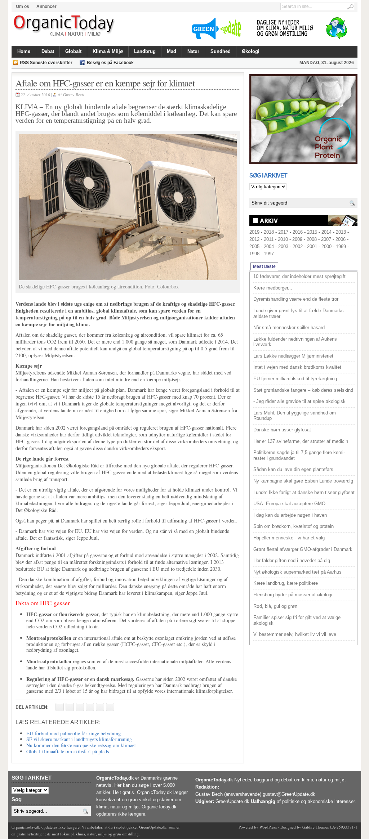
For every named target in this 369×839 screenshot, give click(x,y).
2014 (326, 232)
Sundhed (220, 51)
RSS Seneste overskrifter (46, 62)
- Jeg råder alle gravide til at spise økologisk (299, 401)
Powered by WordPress (258, 827)
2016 (298, 232)
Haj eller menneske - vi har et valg (289, 537)
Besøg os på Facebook (110, 62)
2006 (340, 239)
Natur (193, 51)
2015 (312, 232)
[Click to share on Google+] (100, 707)
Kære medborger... (272, 288)
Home (23, 51)
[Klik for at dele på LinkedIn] (110, 707)
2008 (312, 239)
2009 (297, 239)
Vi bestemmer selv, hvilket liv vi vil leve (294, 634)
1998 (254, 253)
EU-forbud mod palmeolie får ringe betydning (73, 733)
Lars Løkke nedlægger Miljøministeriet (293, 356)
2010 (283, 239)
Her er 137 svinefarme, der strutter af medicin (300, 441)
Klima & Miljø (108, 51)
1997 (269, 253)
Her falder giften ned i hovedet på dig (291, 560)
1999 (341, 246)
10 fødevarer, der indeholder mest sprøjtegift (299, 276)
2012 (254, 239)
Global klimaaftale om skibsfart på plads (67, 751)
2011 (269, 239)
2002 (298, 246)
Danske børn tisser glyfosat (282, 429)
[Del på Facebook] (59, 707)
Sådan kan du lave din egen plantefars (293, 469)
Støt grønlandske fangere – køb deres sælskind (303, 390)
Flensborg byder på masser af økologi (292, 594)
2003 (283, 246)
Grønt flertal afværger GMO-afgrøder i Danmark (302, 549)
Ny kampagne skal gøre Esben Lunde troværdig (303, 481)
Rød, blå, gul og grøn (275, 606)
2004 (269, 246)
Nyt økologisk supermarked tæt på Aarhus (297, 572)
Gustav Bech (73, 94)
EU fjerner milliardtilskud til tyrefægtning (295, 378)
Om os (22, 6)
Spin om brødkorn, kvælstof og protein (293, 526)
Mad (171, 51)
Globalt (73, 51)
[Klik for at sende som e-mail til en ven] (80, 707)
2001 (312, 246)
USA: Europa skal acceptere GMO (289, 503)
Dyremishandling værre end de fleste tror (295, 299)
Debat (47, 51)
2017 (283, 232)
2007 (326, 239)
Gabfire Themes (315, 827)
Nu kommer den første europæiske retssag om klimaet (81, 745)
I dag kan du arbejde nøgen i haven (290, 515)
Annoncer (46, 6)
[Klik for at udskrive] (70, 707)
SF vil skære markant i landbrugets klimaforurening (79, 739)
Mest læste (264, 266)
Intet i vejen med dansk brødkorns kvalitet (297, 367)
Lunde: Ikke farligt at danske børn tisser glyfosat (304, 492)
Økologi (250, 51)
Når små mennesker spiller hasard (289, 327)
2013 (341, 232)
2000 (326, 246)
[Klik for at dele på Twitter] (90, 707)
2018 (269, 232)
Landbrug (145, 51)
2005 (254, 246)
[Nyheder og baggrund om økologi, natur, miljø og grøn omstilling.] (64, 26)
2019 (254, 232)
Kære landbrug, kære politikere (285, 583)
